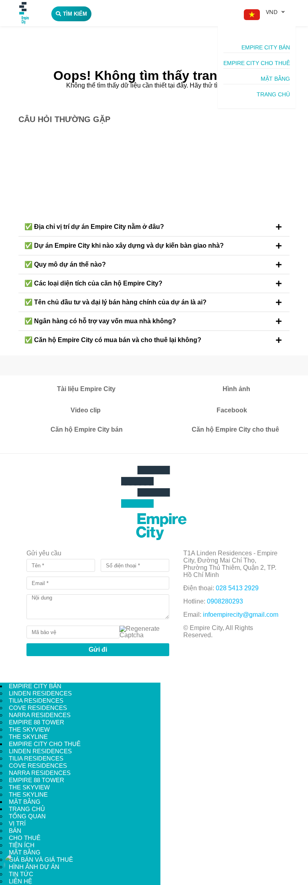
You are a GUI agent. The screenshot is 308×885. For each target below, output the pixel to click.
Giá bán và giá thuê (41, 859)
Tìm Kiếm (75, 14)
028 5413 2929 (237, 588)
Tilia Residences (36, 700)
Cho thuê (25, 837)
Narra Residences (40, 715)
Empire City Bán (265, 47)
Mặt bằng (275, 78)
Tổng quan (27, 816)
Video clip (86, 410)
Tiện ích (21, 845)
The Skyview (29, 729)
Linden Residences (40, 693)
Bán (15, 830)
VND (272, 12)
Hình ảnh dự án (34, 866)
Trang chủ (273, 94)
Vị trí (17, 823)
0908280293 (225, 601)
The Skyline (28, 736)
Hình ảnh (236, 388)
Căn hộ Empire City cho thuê (235, 429)
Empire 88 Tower (36, 722)
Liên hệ (20, 881)
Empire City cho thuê (256, 63)
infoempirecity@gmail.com (240, 614)
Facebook (232, 410)
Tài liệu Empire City (86, 388)
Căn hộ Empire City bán (87, 429)
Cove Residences (38, 707)
